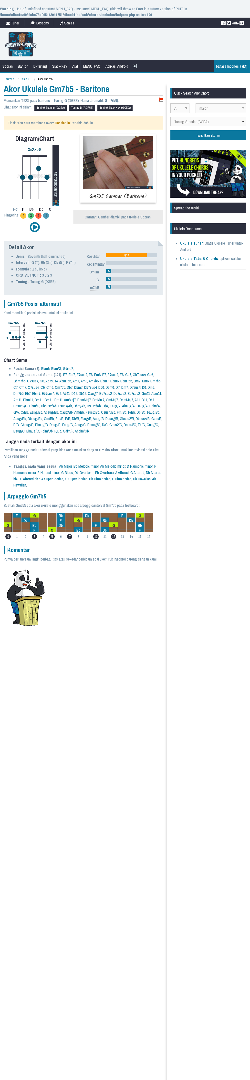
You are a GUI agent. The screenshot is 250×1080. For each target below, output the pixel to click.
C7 (15, 387)
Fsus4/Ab (65, 406)
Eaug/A (115, 406)
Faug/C (67, 424)
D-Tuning (40, 66)
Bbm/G (56, 368)
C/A (105, 406)
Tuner (14, 23)
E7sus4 (82, 374)
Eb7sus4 (48, 393)
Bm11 (39, 399)
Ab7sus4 (51, 381)
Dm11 (58, 399)
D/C (105, 424)
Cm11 (48, 399)
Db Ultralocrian (99, 479)
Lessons (42, 23)
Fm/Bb (121, 412)
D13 (74, 393)
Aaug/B (98, 418)
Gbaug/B (27, 424)
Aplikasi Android (116, 66)
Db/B (75, 418)
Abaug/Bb (51, 412)
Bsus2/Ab (94, 406)
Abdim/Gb (82, 431)
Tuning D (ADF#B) (82, 108)
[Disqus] (103, 689)
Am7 (76, 381)
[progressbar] (131, 255)
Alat (75, 66)
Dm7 (124, 387)
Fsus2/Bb (92, 412)
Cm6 (49, 387)
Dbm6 (110, 387)
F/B (67, 418)
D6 (144, 387)
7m (72, 262)
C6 (43, 387)
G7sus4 (32, 381)
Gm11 (146, 393)
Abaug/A (128, 406)
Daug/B (55, 424)
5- (61, 262)
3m (49, 262)
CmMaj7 (112, 399)
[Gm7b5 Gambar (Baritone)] (118, 168)
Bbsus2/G (20, 406)
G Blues (67, 472)
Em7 (72, 374)
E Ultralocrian (121, 479)
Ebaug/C (32, 431)
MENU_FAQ (91, 66)
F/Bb (131, 412)
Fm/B (59, 418)
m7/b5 (94, 287)
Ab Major (65, 466)
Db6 (101, 387)
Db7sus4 (90, 387)
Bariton (23, 66)
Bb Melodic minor (86, 466)
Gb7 (128, 374)
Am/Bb (79, 412)
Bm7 (137, 381)
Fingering (11, 215)
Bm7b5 (155, 381)
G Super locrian (76, 479)
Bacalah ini (63, 123)
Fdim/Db (47, 431)
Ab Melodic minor (112, 466)
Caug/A (142, 406)
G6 (42, 381)
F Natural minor (49, 472)
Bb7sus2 (105, 393)
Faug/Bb (153, 412)
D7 (118, 387)
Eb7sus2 (134, 393)
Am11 (17, 399)
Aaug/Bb (19, 418)
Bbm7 (104, 381)
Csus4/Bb (108, 412)
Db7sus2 (120, 393)
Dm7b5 (18, 393)
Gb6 (150, 374)
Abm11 (156, 393)
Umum (94, 272)
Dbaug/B (111, 418)
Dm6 (151, 387)
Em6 (97, 374)
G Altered (137, 472)
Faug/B (86, 418)
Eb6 (58, 393)
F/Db (57, 431)
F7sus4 (113, 374)
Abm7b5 (65, 381)
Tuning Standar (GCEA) (50, 108)
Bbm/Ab (79, 406)
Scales (68, 23)
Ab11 (66, 393)
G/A (16, 412)
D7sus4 (135, 387)
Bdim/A (154, 406)
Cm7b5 (60, 387)
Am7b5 (94, 381)
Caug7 (93, 393)
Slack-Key (59, 66)
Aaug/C (80, 424)
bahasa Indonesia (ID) (231, 66)
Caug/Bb (66, 412)
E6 (91, 374)
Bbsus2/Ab (49, 406)
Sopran (7, 66)
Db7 (70, 387)
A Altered (122, 472)
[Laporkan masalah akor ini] (161, 99)
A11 (137, 399)
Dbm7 (78, 387)
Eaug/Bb (36, 412)
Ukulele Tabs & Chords (199, 258)
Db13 (82, 393)
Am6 (84, 381)
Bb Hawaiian (142, 479)
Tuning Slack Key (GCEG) (115, 108)
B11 (144, 399)
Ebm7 (36, 393)
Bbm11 (28, 399)
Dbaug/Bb (35, 418)
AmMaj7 (70, 399)
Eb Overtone (104, 472)
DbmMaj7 (126, 399)
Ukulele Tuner (191, 243)
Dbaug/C (93, 424)
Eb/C (141, 424)
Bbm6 (45, 368)
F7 (104, 374)
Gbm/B (156, 418)
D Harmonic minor (140, 466)
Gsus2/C (115, 424)
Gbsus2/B (127, 418)
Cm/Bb (49, 418)
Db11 (152, 399)
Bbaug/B (41, 424)
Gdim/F (68, 368)
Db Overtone (84, 472)
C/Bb (24, 412)
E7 (65, 374)
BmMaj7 (98, 399)
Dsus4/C (130, 424)
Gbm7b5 (19, 381)
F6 (122, 374)
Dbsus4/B (143, 418)
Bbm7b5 (126, 381)
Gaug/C (152, 424)
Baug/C (19, 431)
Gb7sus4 (139, 374)
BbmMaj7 (84, 399)
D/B (16, 424)
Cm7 (22, 387)
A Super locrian (52, 479)
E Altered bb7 (30, 479)
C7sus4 (33, 387)
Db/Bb (141, 412)
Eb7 (28, 393)
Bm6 (145, 381)
